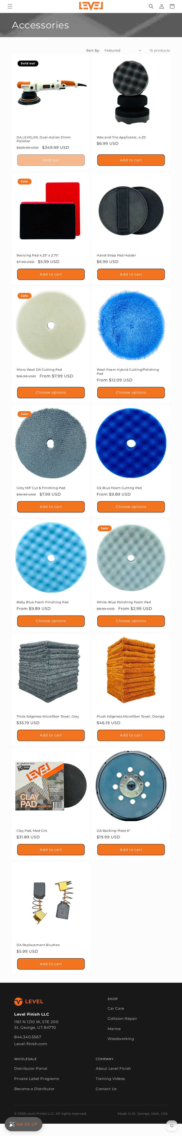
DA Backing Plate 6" (113, 830)
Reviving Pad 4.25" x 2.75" (38, 255)
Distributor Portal (30, 1068)
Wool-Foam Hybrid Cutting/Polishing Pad (128, 371)
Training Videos (110, 1078)
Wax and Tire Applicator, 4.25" (121, 137)
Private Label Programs (36, 1078)
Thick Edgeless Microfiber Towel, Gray (48, 716)
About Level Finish (113, 1068)
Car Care (116, 1008)
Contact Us (106, 1089)
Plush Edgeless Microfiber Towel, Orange (130, 716)
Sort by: (93, 50)
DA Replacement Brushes (38, 945)
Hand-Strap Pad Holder (116, 255)
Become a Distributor (34, 1089)
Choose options (51, 392)
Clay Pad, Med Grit (32, 830)
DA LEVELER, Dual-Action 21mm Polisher (44, 139)
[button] (10, 6)
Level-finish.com (30, 1044)
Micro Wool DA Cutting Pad (39, 369)
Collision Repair (122, 1018)
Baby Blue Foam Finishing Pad (43, 602)
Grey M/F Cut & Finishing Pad (41, 488)
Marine (114, 1028)
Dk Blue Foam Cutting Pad (119, 488)
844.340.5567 (27, 1037)
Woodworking (121, 1038)
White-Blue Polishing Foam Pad (124, 602)
